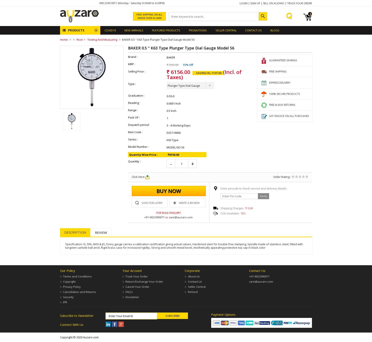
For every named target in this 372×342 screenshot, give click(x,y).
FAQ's (129, 292)
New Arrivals (133, 30)
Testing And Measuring (102, 40)
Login (244, 3)
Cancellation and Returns (79, 292)
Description (75, 232)
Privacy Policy (72, 287)
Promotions (198, 30)
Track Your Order (299, 3)
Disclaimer (132, 297)
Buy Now (169, 190)
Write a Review (189, 203)
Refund (192, 292)
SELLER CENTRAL (226, 30)
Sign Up (255, 3)
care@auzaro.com (181, 217)
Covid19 (110, 30)
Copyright (69, 281)
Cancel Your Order (137, 287)
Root (80, 40)
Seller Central (196, 287)
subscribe (172, 316)
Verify (263, 196)
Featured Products (166, 30)
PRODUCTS (76, 30)
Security (68, 297)
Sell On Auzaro (273, 3)
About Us (194, 276)
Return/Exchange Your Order (144, 281)
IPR (65, 302)
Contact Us (253, 30)
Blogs (274, 30)
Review (101, 232)
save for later (151, 203)
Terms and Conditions (77, 276)
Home (64, 40)
